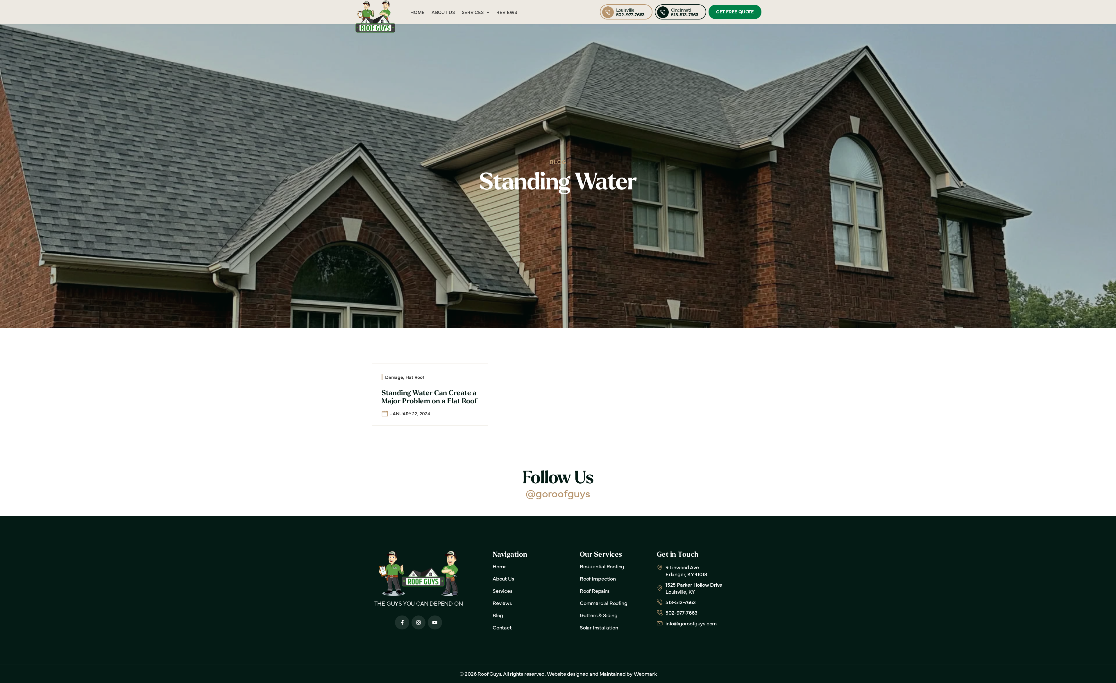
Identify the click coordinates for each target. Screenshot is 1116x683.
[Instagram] (419, 622)
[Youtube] (435, 622)
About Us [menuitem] (443, 12)
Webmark (645, 673)
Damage (394, 377)
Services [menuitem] (473, 12)
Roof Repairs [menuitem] (594, 590)
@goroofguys (558, 493)
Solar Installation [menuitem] (599, 627)
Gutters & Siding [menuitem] (599, 615)
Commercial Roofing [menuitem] (603, 603)
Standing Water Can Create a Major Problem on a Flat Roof (429, 397)
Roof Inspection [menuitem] (598, 578)
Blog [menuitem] (498, 615)
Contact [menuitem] (502, 627)
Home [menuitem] (417, 12)
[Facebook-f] (402, 622)
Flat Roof (414, 377)
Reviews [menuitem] (506, 12)
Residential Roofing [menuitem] (602, 566)
